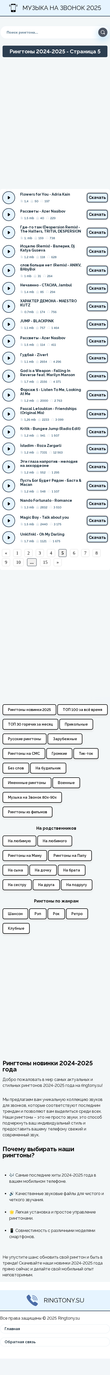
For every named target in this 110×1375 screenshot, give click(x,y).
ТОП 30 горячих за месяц (30, 724)
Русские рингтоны (24, 739)
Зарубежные (65, 739)
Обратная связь (20, 1342)
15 (45, 562)
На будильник (48, 768)
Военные (66, 783)
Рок (56, 914)
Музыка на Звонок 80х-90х (32, 797)
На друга (46, 885)
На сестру (17, 885)
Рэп (38, 914)
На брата (71, 870)
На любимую (19, 841)
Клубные (16, 928)
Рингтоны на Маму (25, 856)
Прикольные (76, 724)
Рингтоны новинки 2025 (29, 710)
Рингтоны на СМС (24, 753)
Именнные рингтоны (27, 783)
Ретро (77, 914)
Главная (12, 1329)
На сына (15, 870)
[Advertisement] (55, 126)
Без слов (16, 768)
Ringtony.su (64, 1300)
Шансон (15, 914)
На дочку (43, 870)
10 (18, 562)
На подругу (76, 885)
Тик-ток (86, 753)
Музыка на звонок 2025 (62, 8)
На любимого (55, 841)
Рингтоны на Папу (69, 856)
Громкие (59, 753)
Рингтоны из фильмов (27, 812)
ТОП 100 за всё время (82, 710)
